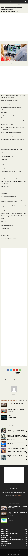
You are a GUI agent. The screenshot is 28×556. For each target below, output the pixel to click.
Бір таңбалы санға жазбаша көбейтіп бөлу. (20, 380)
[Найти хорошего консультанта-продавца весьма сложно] (4, 508)
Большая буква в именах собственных (7, 380)
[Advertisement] (14, 27)
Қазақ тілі (6, 4)
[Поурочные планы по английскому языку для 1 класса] (4, 514)
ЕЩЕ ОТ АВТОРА (23, 400)
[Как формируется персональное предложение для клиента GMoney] (3, 430)
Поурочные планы (10, 9)
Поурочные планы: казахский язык (16, 518)
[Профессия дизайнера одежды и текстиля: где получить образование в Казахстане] (3, 437)
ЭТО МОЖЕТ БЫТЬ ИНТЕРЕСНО (9, 400)
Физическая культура (6, 543)
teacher (3, 42)
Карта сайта (18, 550)
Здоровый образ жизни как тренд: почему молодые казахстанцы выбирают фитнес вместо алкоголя (16, 450)
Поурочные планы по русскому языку (10, 533)
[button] (26, 1)
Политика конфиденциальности (14, 552)
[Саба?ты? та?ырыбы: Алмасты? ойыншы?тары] (4, 417)
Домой (2, 4)
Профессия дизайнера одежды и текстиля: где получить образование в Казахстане (17, 437)
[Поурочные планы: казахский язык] (4, 520)
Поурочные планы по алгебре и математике (12, 539)
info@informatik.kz (18, 495)
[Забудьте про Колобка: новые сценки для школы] (3, 444)
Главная (8, 550)
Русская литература (6, 537)
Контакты (13, 550)
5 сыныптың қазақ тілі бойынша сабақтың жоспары (13, 7)
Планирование (3, 9)
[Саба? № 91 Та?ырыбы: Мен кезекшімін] (4, 405)
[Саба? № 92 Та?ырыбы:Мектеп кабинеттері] (4, 411)
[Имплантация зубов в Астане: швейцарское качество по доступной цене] (3, 457)
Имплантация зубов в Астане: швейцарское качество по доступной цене (17, 457)
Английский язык (5, 541)
